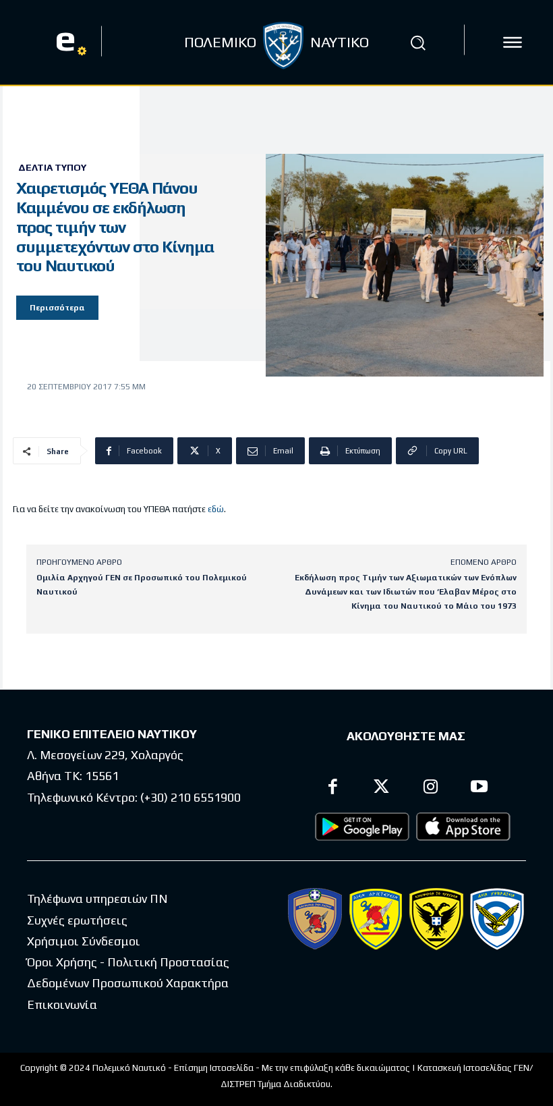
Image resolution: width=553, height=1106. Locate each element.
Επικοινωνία (62, 1004)
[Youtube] (480, 788)
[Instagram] (430, 788)
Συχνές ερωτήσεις (77, 920)
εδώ (216, 509)
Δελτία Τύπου (52, 167)
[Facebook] (333, 788)
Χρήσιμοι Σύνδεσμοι (83, 941)
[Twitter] (382, 788)
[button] (417, 42)
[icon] (512, 42)
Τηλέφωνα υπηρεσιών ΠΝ (97, 898)
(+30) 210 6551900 (190, 797)
